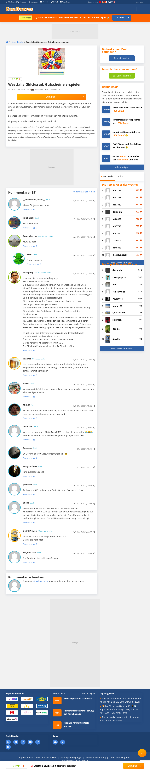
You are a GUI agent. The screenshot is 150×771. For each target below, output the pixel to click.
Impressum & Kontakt (29, 757)
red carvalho (118, 291)
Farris (28, 383)
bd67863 (116, 197)
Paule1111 (117, 298)
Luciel (28, 502)
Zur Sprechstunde (122, 75)
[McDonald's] (26, 705)
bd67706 (116, 226)
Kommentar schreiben (84, 191)
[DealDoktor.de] (19, 9)
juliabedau (31, 217)
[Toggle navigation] (140, 8)
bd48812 (116, 247)
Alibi (114, 284)
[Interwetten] (12, 705)
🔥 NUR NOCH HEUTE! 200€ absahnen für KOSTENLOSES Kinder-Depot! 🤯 (72, 17)
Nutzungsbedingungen (70, 757)
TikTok (55, 2)
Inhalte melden (49, 757)
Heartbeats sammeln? (122, 262)
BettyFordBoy (32, 466)
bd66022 (116, 219)
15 (53, 89)
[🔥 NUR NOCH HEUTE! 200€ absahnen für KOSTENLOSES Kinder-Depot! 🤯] (25, 17)
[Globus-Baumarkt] (26, 699)
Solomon (117, 319)
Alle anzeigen (121, 167)
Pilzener (34, 358)
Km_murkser (32, 552)
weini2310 (30, 426)
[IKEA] (41, 699)
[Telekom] (26, 712)
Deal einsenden (121, 58)
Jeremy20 (117, 306)
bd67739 (116, 190)
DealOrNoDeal (37, 530)
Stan (32, 254)
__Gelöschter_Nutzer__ (36, 199)
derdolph (117, 211)
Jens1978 (30, 484)
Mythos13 (39, 89)
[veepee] (12, 719)
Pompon (30, 448)
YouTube (46, 2)
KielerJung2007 (119, 254)
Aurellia (116, 339)
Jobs (128, 757)
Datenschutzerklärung (95, 757)
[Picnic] (12, 712)
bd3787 (116, 233)
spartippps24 (119, 277)
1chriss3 (116, 240)
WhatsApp (12, 2)
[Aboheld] (12, 699)
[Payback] (41, 705)
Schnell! (121, 17)
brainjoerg (37, 272)
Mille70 (29, 405)
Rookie (116, 328)
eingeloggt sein (40, 581)
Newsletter (66, 2)
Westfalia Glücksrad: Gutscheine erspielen (52, 765)
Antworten (27, 209)
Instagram (34, 2)
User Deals (17, 42)
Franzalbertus (39, 236)
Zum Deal (51, 96)
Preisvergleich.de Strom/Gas (78, 698)
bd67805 (116, 204)
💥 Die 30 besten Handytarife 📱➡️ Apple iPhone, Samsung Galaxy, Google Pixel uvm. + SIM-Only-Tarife (119, 709)
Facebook (23, 2)
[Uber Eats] (41, 712)
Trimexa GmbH (116, 757)
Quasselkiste (118, 312)
